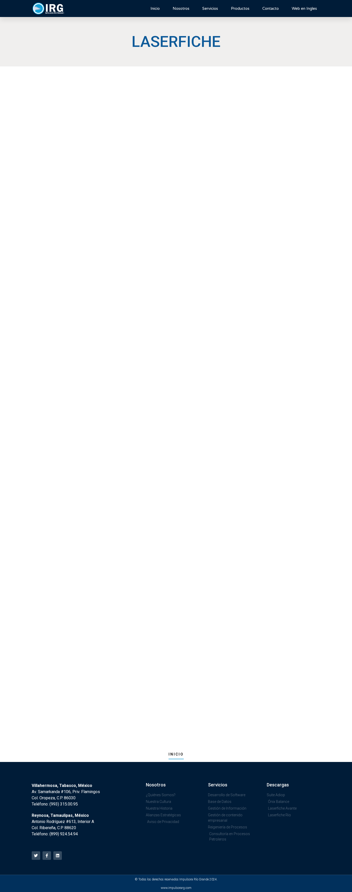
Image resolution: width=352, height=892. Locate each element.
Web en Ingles (304, 8)
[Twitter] (36, 855)
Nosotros (181, 8)
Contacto (270, 8)
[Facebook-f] (47, 855)
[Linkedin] (57, 855)
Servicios (210, 8)
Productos (240, 8)
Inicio (155, 8)
